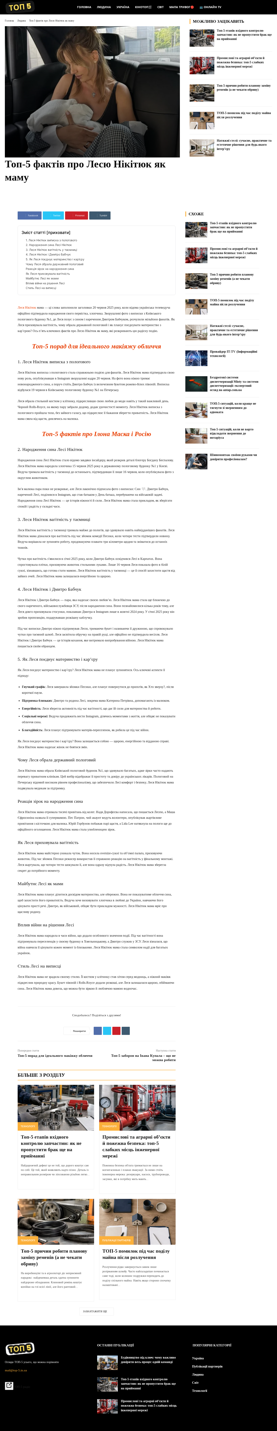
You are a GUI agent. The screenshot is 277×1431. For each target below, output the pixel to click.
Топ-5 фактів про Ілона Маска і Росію (96, 433)
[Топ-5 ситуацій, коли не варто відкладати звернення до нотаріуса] (196, 436)
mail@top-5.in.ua (16, 1370)
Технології (28, 1126)
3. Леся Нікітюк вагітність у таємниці (51, 249)
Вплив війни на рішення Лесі (45, 283)
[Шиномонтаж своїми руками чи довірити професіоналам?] (196, 461)
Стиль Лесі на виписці (41, 288)
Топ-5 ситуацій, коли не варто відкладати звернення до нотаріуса (231, 434)
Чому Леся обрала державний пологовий (54, 264)
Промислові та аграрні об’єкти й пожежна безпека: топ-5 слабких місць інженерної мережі (240, 62)
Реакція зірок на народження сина (50, 268)
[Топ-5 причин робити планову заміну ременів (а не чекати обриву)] (202, 93)
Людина (21, 20)
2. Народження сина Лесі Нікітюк (49, 245)
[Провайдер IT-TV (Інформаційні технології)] (196, 358)
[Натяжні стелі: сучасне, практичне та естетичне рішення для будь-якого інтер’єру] (202, 148)
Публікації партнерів (116, 1240)
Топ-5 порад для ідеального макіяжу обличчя (96, 346)
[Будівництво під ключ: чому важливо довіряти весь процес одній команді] (107, 1363)
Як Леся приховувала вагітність (48, 273)
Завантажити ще (95, 1311)
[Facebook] (98, 1031)
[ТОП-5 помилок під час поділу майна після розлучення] (202, 120)
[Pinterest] (116, 1031)
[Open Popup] (9, 1386)
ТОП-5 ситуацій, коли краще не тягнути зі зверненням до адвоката (233, 408)
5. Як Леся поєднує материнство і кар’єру (55, 259)
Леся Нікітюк (27, 307)
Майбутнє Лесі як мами (42, 278)
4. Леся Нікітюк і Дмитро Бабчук (48, 254)
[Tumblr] (126, 1031)
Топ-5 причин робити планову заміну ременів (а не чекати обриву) (54, 1257)
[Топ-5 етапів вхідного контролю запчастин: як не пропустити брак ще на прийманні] (202, 38)
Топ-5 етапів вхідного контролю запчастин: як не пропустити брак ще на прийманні (244, 35)
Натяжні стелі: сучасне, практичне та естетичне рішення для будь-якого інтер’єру (244, 145)
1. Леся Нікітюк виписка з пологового (51, 240)
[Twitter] (107, 1031)
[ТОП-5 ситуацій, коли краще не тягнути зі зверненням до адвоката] (196, 410)
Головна (9, 20)
